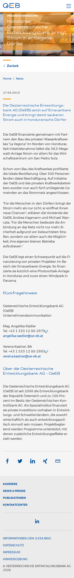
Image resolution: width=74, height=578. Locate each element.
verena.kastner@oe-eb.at (22, 356)
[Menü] (68, 6)
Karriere (10, 484)
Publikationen (14, 498)
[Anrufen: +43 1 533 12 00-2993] (46, 351)
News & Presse (14, 491)
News (19, 78)
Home (7, 78)
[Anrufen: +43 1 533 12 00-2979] (46, 331)
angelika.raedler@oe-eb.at (23, 336)
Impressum (11, 552)
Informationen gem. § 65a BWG (27, 538)
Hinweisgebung (15, 559)
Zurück (13, 66)
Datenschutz (13, 545)
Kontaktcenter (15, 505)
